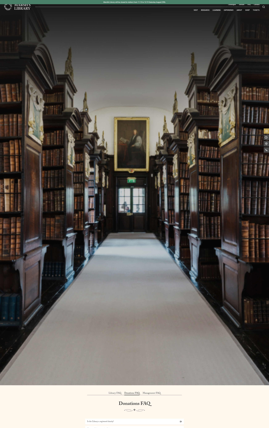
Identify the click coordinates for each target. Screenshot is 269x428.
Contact (257, 4)
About (239, 10)
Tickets (256, 10)
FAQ (249, 4)
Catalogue (232, 4)
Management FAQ (151, 393)
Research (205, 10)
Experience (228, 10)
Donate (241, 4)
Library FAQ (115, 393)
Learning (217, 10)
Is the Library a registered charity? (100, 421)
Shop (247, 10)
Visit (196, 10)
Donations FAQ (132, 393)
